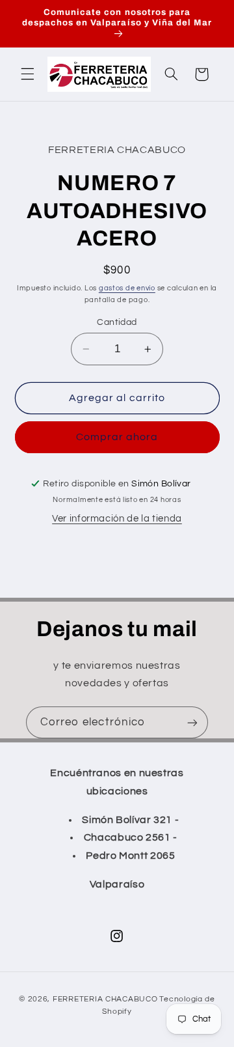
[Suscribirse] (192, 722)
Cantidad (116, 322)
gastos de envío (127, 288)
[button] (27, 74)
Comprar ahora (117, 437)
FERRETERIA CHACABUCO (105, 999)
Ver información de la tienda (117, 519)
